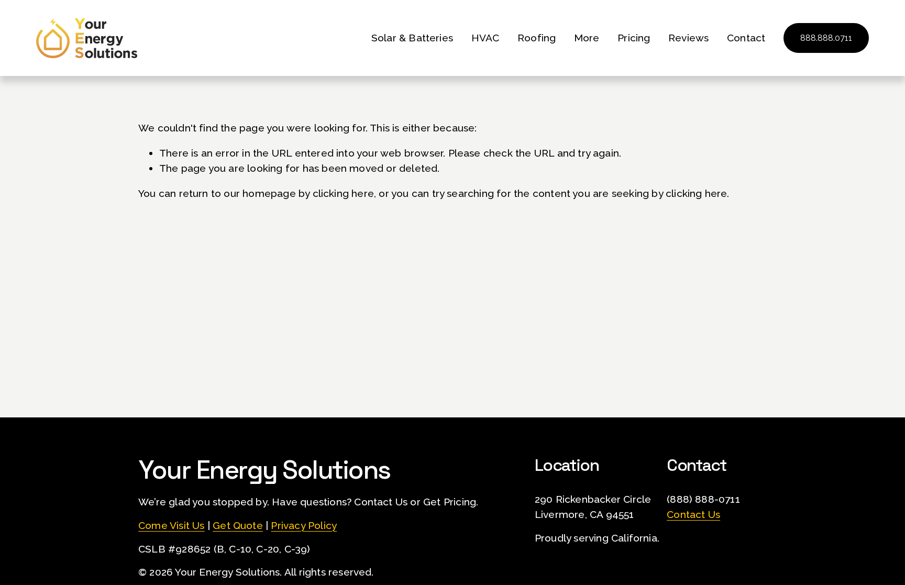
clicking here (343, 193)
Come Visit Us (171, 525)
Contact (746, 37)
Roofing (536, 37)
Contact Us (693, 514)
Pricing (633, 37)
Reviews (688, 37)
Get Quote (238, 525)
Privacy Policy (304, 525)
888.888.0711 (826, 38)
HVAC (485, 37)
